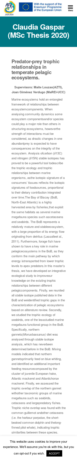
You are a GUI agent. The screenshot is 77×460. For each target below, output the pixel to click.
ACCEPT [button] (54, 453)
